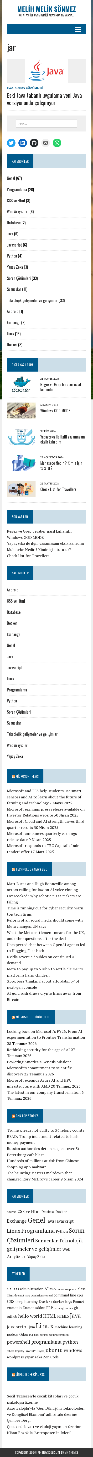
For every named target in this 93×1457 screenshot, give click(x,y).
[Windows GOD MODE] (21, 415)
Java (10, 88)
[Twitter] (11, 143)
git (76, 1308)
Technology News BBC (31, 869)
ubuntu (54, 1349)
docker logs (62, 1301)
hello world (30, 1316)
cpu (80, 1295)
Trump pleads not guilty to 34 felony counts (45, 1130)
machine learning (68, 1327)
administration (31, 1289)
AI (46, 1288)
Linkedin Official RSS (30, 1374)
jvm (32, 1327)
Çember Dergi (19, 1420)
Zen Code (51, 1357)
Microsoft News (27, 776)
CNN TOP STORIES (27, 1115)
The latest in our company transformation (44, 1092)
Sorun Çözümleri (29, 88)
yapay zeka (33, 1357)
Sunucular (14, 289)
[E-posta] (45, 143)
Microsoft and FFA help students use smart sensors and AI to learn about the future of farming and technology (44, 797)
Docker (12, 345)
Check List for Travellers (58, 489)
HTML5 (63, 1316)
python (70, 1342)
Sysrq (41, 1351)
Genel (11, 178)
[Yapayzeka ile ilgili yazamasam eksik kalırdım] (21, 441)
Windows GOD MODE (55, 410)
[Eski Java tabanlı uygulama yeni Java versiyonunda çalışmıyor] (46, 80)
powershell (18, 1342)
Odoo (23, 1334)
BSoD (53, 1289)
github (12, 1316)
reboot (10, 1351)
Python (12, 256)
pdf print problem (59, 1334)
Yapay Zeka (15, 267)
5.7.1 (16, 1289)
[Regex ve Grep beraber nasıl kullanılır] (21, 389)
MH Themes (71, 1452)
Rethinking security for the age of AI (38, 1049)
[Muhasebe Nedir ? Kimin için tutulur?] (21, 467)
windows (73, 1350)
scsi (34, 1350)
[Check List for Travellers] (21, 493)
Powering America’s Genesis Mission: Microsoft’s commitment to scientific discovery (39, 1068)
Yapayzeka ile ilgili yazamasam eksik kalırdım (62, 439)
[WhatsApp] (57, 143)
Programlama (17, 189)
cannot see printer (67, 1289)
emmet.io (14, 1308)
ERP (49, 1308)
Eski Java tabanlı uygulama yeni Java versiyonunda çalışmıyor (44, 99)
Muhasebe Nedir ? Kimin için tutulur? (61, 465)
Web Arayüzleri (18, 211)
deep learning (27, 1301)
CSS (11, 1301)
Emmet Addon (34, 1308)
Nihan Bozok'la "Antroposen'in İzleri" (39, 1432)
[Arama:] (46, 123)
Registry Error (23, 1351)
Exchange (13, 322)
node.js (12, 1334)
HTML (49, 1316)
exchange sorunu (63, 1308)
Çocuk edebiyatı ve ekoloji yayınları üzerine (44, 1426)
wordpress (15, 1357)
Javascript (14, 245)
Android (12, 311)
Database (14, 223)
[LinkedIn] (22, 143)
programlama (46, 1341)
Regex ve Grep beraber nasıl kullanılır (60, 387)
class (82, 1289)
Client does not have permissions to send (30, 1295)
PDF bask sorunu (38, 1334)
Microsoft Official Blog (33, 1016)
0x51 (10, 1289)
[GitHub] (34, 143)
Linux (10, 334)
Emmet (78, 1301)
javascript (17, 1326)
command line (65, 1295)
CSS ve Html (16, 200)
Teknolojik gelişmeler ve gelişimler (32, 300)
